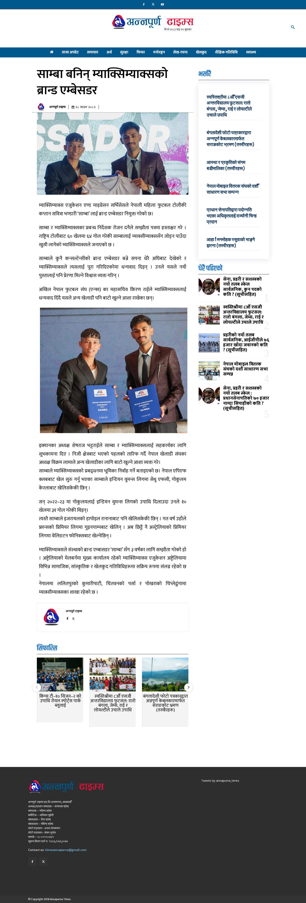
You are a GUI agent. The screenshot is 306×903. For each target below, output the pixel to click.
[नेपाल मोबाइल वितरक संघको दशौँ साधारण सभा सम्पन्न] (209, 370)
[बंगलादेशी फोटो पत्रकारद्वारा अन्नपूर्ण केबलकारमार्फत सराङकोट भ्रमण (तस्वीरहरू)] (165, 675)
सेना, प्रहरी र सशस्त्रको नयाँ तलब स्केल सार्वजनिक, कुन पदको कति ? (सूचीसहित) (242, 286)
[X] (153, 4)
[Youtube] (162, 4)
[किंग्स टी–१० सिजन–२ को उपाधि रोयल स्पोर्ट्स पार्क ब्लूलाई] (60, 675)
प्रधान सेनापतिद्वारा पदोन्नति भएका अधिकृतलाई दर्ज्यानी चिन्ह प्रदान (232, 215)
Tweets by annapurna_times (220, 781)
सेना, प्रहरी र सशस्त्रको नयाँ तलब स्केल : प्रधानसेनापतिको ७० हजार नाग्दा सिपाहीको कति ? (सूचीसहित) (246, 398)
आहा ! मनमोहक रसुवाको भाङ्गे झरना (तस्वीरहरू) (231, 242)
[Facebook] (143, 4)
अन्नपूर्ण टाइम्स (57, 107)
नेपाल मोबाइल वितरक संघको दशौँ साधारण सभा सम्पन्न (232, 189)
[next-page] (188, 687)
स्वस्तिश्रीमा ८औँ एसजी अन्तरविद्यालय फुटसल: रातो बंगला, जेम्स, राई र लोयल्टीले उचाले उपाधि (113, 703)
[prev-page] (37, 687)
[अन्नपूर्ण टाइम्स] (42, 107)
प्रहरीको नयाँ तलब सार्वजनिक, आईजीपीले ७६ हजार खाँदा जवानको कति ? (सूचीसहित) (246, 342)
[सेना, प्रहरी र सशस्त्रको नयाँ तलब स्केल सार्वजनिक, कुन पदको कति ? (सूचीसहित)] (209, 287)
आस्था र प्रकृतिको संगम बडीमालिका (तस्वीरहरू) (226, 165)
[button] (293, 27)
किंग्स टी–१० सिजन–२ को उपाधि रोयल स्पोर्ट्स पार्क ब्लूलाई (60, 700)
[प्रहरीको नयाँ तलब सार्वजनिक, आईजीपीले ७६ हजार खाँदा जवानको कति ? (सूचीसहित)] (209, 343)
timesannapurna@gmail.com (66, 850)
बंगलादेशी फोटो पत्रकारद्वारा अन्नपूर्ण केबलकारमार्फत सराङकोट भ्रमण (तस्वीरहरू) (165, 703)
